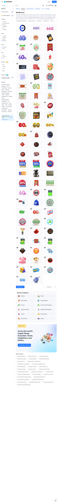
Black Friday (4, 86)
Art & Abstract (4, 91)
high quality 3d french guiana (38, 379)
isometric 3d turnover (32, 356)
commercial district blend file (23, 379)
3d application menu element (23, 363)
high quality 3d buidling (44, 358)
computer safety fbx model (44, 369)
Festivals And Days (25, 309)
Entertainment (4, 101)
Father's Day (7, 89)
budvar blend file (33, 358)
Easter (3, 89)
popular (53, 17)
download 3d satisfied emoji (39, 376)
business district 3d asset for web (34, 361)
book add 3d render (21, 369)
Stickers (42, 318)
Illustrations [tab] (37, 8)
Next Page (19, 286)
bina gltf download (21, 366)
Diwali (8, 86)
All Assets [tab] (18, 8)
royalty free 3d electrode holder (24, 374)
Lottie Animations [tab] (30, 8)
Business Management (5, 99)
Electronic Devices (4, 96)
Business (3, 94)
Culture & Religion (4, 108)
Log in (49, 1)
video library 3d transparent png (39, 363)
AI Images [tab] (47, 8)
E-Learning (9, 111)
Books (6, 104)
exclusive (50, 17)
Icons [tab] (43, 8)
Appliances (7, 94)
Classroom (3, 106)
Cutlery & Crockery (5, 103)
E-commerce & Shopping (6, 84)
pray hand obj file (50, 371)
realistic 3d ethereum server (23, 371)
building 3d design (21, 356)
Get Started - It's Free (24, 345)
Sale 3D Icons (39, 20)
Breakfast (10, 104)
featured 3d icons (23, 18)
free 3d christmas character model (24, 376)
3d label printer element (48, 382)
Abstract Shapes (44, 300)
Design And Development (46, 309)
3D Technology (9, 91)
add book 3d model (32, 366)
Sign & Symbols (44, 314)
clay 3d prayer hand (43, 366)
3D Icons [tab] (23, 8)
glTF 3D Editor (50, 5)
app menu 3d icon (32, 369)
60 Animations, (41, 18)
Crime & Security (9, 106)
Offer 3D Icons (46, 20)
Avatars (3, 104)
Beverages (10, 96)
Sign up (54, 1)
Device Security (4, 111)
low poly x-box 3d (21, 361)
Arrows (10, 103)
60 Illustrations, (47, 18)
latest (17, 18)
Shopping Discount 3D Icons (22, 20)
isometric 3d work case (48, 374)
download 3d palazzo (22, 358)
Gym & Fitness (24, 318)
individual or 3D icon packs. (33, 17)
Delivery (3, 98)
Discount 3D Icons (32, 20)
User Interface (24, 300)
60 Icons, (51, 18)
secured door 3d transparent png (24, 384)
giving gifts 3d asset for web (35, 382)
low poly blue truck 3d (22, 382)
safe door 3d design (37, 374)
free (24, 14)
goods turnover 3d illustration (37, 371)
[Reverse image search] (43, 5)
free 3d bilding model (44, 356)
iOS (8, 101)
